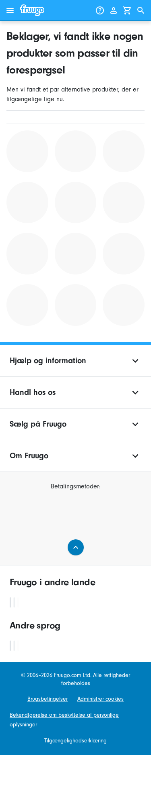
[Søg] (141, 10)
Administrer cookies (100, 698)
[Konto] (113, 10)
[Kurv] (127, 10)
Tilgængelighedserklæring (75, 740)
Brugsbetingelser (47, 698)
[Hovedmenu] (10, 10)
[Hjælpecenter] (100, 10)
